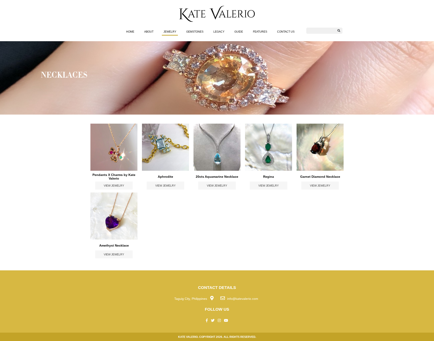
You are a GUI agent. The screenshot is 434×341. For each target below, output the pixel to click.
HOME (130, 31)
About (148, 31)
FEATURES (260, 31)
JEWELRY (169, 31)
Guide (238, 31)
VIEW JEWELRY (114, 185)
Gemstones (194, 31)
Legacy (218, 31)
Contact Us (286, 31)
